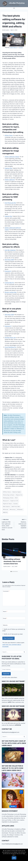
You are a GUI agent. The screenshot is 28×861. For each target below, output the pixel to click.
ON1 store (10, 723)
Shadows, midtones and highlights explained (22, 523)
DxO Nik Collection (10, 250)
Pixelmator (20, 509)
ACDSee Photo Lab (10, 337)
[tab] (12, 571)
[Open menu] (14, 8)
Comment (6, 591)
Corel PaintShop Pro (10, 347)
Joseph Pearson (13, 47)
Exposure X (8, 271)
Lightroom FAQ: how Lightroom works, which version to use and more (7, 524)
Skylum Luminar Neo (10, 292)
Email (5, 618)
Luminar (16, 503)
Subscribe (6, 673)
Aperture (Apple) (16, 492)
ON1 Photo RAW (9, 259)
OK (14, 858)
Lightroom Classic (7, 503)
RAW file (5, 512)
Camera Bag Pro (9, 282)
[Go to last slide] (4, 556)
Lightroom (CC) (14, 500)
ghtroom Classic (14, 156)
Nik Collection (6, 506)
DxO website (14, 698)
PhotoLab (5, 509)
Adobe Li (7, 156)
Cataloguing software (8, 497)
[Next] (24, 556)
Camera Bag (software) (8, 495)
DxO (16, 497)
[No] (26, 855)
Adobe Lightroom (10, 179)
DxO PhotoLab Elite (10, 203)
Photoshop (12, 509)
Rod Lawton (6, 30)
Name (5, 611)
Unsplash (21, 47)
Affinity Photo (9, 135)
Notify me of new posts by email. (13, 634)
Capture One (8, 168)
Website (5, 625)
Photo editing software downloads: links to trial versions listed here (12, 561)
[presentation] (14, 549)
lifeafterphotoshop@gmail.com (14, 844)
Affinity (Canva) (7, 492)
